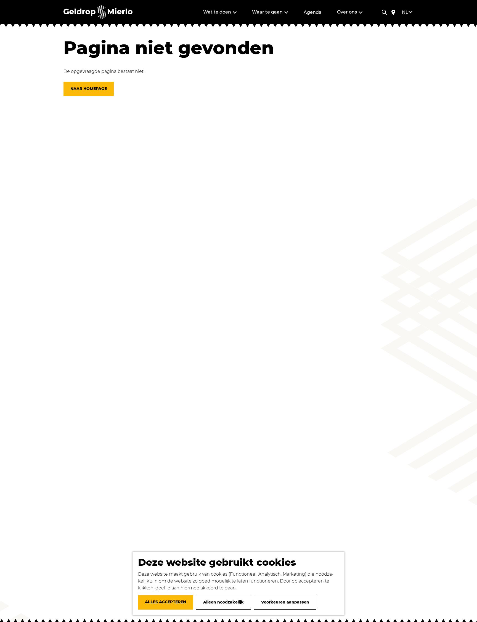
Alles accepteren (165, 601)
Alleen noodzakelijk (223, 602)
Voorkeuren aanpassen (285, 602)
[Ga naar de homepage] (97, 12)
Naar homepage (88, 88)
